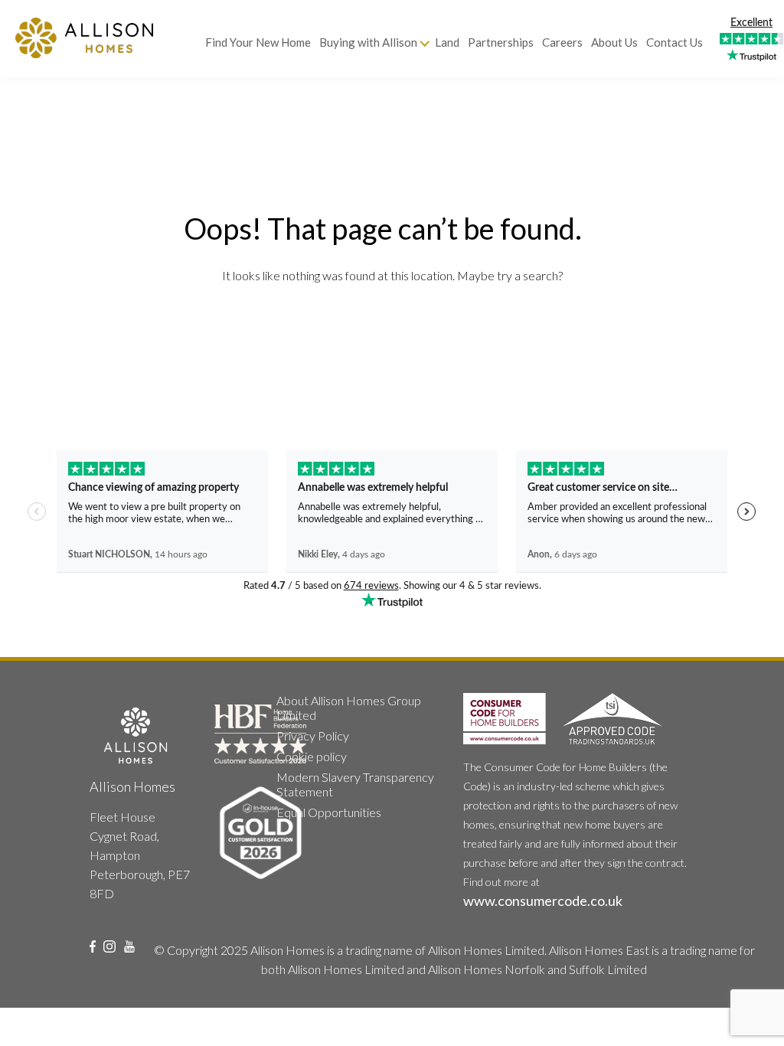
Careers (562, 42)
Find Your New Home (258, 42)
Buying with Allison (368, 42)
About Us (614, 42)
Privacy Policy (312, 735)
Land (447, 42)
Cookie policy (311, 756)
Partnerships (501, 42)
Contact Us (674, 42)
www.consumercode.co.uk (542, 900)
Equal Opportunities (328, 812)
